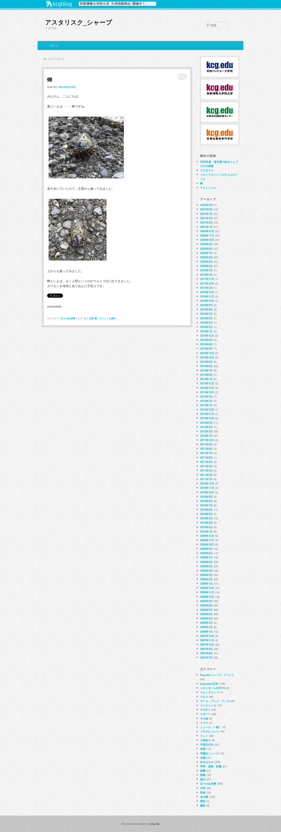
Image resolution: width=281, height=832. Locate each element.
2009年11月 (207, 540)
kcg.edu (154, 824)
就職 (203, 770)
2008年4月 (206, 623)
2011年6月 (206, 457)
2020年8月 (206, 248)
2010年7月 (206, 505)
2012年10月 (207, 418)
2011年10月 (207, 440)
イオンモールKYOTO (212, 688)
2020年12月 (207, 231)
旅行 (203, 779)
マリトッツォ (208, 188)
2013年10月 (207, 392)
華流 (203, 801)
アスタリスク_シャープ (78, 22)
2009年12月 (207, 536)
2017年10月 (207, 283)
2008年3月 (206, 627)
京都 (203, 749)
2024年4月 (206, 205)
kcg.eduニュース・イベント (217, 675)
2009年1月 (206, 583)
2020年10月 (207, 240)
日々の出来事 (68, 318)
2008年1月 (206, 631)
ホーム (54, 45)
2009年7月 (206, 557)
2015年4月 (206, 348)
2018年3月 (206, 274)
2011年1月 (206, 479)
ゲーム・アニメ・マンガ (215, 701)
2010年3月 (206, 522)
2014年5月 (206, 375)
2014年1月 (206, 379)
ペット (204, 736)
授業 (203, 775)
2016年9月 (206, 305)
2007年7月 (206, 657)
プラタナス (207, 170)
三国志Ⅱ (205, 740)
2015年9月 (206, 340)
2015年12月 (207, 335)
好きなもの (207, 762)
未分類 (204, 797)
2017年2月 (206, 288)
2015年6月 (206, 344)
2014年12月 (207, 353)
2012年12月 (207, 409)
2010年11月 (207, 488)
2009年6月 (206, 562)
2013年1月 (206, 405)
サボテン (205, 709)
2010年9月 (206, 496)
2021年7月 (206, 214)
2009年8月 (206, 553)
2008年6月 (206, 614)
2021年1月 (206, 227)
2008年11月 (207, 592)
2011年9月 (206, 444)
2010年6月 (206, 509)
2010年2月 (206, 527)
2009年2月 (206, 579)
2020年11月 (207, 235)
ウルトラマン (208, 692)
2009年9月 (206, 549)
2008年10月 (207, 597)
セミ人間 (88, 318)
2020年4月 (206, 266)
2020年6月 (206, 257)
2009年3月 (206, 575)
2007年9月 (206, 649)
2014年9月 (206, 362)
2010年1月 (206, 531)
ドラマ (204, 723)
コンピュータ (208, 705)
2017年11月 (207, 279)
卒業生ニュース (209, 753)
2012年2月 (206, 431)
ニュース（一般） (211, 727)
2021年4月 (206, 218)
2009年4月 (206, 570)
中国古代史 (207, 744)
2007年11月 (207, 640)
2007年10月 (207, 644)
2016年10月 (207, 301)
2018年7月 (206, 270)
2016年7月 (206, 314)
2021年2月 (206, 222)
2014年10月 (207, 357)
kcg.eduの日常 (209, 684)
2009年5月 (206, 566)
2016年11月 (207, 296)
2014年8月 (206, 366)
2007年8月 (206, 653)
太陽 (203, 757)
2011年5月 (206, 462)
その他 (204, 718)
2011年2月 (206, 475)
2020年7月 (206, 253)
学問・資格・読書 (211, 766)
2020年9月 (206, 244)
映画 (203, 792)
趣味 (203, 805)
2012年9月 (206, 423)
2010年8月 (206, 501)
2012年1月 (206, 436)
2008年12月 (207, 588)
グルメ (204, 697)
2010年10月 (207, 492)
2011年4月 (206, 466)
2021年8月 (206, 209)
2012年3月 (206, 427)
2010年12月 (207, 483)
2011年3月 (206, 470)
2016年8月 (206, 309)
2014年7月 (206, 370)
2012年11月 (207, 414)
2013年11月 (207, 388)
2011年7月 (206, 453)
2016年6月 (206, 318)
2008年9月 (206, 601)
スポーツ (205, 714)
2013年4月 (206, 396)
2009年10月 (207, 544)
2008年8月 (206, 605)
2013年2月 (206, 401)
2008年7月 (206, 610)
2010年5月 (206, 514)
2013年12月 (207, 383)
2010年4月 (206, 518)
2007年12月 (207, 636)
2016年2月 (206, 327)
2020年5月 (206, 261)
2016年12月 (207, 292)
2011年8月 (206, 449)
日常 (203, 788)
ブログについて (209, 731)
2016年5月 (206, 322)
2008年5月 (206, 618)
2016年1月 (206, 331)
